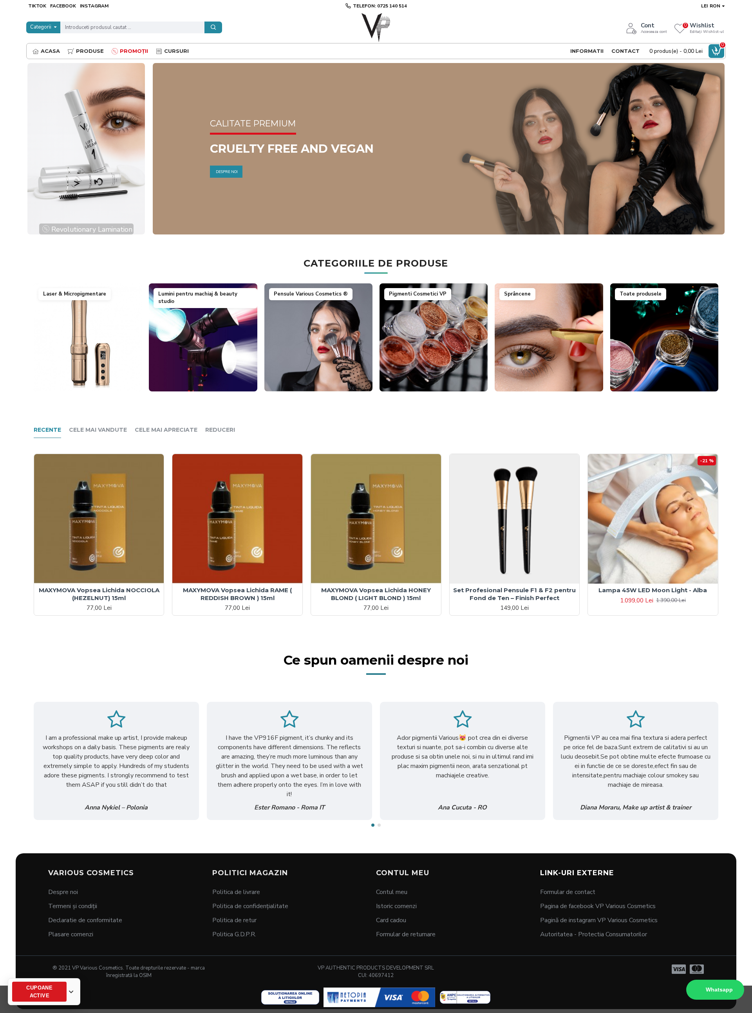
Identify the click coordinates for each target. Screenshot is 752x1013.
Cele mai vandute (98, 430)
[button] (372, 825)
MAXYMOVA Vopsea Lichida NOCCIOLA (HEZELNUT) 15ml (99, 594)
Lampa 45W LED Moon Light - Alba (652, 590)
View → (88, 385)
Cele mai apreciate (166, 430)
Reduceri (220, 430)
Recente (47, 430)
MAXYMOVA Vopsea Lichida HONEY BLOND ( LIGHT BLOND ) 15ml (376, 594)
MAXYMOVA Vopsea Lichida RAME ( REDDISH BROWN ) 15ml (237, 594)
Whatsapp (719, 989)
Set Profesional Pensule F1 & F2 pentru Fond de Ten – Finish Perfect (514, 594)
